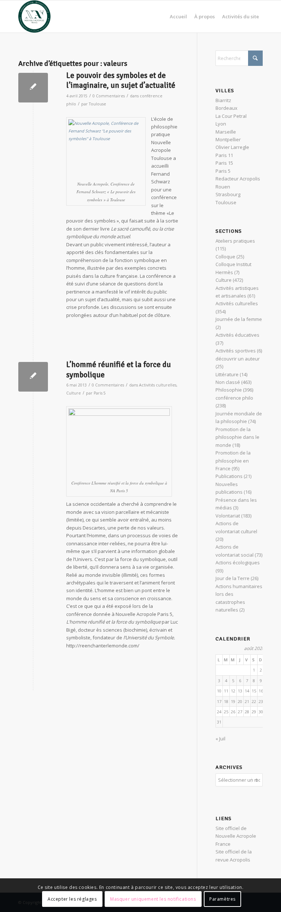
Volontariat (228, 515)
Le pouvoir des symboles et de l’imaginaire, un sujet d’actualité (120, 80)
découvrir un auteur (238, 358)
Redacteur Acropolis (238, 178)
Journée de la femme (239, 319)
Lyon (221, 123)
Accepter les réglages (72, 899)
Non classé (228, 382)
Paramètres (222, 899)
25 (226, 711)
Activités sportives (236, 350)
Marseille (226, 131)
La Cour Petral (231, 116)
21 (247, 701)
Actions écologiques (238, 562)
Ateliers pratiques (235, 241)
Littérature (227, 374)
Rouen (223, 186)
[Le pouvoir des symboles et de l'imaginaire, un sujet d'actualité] (33, 87)
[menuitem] (178, 16)
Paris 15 (224, 163)
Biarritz (223, 100)
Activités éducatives (237, 335)
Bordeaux (226, 108)
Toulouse (97, 103)
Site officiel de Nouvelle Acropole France (236, 836)
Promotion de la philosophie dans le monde (237, 437)
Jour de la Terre (233, 578)
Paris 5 (100, 393)
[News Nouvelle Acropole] (34, 16)
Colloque (225, 256)
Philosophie (229, 389)
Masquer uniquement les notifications (153, 899)
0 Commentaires (109, 95)
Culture (73, 393)
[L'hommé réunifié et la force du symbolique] (33, 377)
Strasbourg (228, 194)
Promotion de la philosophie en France (233, 460)
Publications (229, 476)
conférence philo (234, 398)
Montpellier (228, 139)
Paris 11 (224, 155)
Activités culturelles (157, 385)
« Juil (220, 738)
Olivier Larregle (232, 147)
